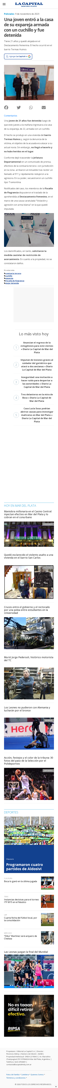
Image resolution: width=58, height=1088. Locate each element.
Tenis (6, 896)
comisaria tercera (13, 273)
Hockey (49, 957)
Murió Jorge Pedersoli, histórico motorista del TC (28, 659)
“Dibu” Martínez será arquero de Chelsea (20, 937)
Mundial (49, 720)
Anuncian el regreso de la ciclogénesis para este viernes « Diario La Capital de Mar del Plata (34, 347)
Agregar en (18, 56)
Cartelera (25, 1074)
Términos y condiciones (16, 1078)
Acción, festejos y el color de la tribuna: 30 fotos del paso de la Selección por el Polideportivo (28, 760)
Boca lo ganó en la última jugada (20, 881)
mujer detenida (12, 283)
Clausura (10, 859)
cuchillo (9, 276)
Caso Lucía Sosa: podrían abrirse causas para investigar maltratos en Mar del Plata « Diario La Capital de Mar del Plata (34, 415)
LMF (5, 915)
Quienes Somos (37, 1074)
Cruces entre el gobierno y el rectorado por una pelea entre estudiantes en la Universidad (27, 609)
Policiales (9, 13)
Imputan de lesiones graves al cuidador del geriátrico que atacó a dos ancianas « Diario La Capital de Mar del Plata (34, 364)
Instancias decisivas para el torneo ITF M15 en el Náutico (21, 901)
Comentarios (10, 115)
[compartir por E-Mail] (48, 107)
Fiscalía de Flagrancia (15, 281)
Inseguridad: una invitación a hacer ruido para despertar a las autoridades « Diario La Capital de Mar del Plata (33, 382)
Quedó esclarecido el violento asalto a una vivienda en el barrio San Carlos (28, 556)
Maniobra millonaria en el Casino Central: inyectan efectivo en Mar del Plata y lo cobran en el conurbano (28, 514)
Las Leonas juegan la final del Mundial (26, 951)
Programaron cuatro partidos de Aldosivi (24, 866)
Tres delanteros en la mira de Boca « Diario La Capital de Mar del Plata (34, 397)
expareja (9, 278)
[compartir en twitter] (23, 107)
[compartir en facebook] (10, 107)
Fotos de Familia (12, 1074)
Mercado (8, 933)
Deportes (48, 670)
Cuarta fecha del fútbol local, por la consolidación (20, 919)
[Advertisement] (33, 304)
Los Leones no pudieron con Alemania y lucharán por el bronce (27, 709)
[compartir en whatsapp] (35, 107)
